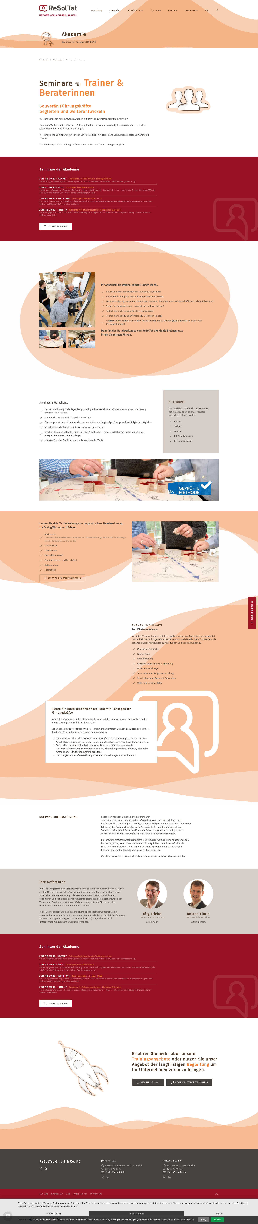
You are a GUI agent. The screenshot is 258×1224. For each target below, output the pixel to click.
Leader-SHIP (191, 10)
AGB (68, 1194)
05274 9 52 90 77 (174, 1169)
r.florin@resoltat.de (176, 1172)
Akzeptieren (136, 1213)
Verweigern (53, 1213)
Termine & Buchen (57, 226)
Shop (158, 10)
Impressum (96, 1194)
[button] (206, 10)
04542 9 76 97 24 (113, 1169)
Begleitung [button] (96, 10)
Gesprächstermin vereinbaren (191, 1082)
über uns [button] (172, 10)
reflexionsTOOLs (135, 10)
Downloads (57, 1194)
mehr (219, 1213)
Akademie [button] (114, 10)
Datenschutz (80, 1194)
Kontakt (43, 1194)
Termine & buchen (252, 610)
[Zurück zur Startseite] (58, 10)
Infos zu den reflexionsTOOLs (64, 578)
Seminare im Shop (150, 1082)
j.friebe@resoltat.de (115, 1172)
